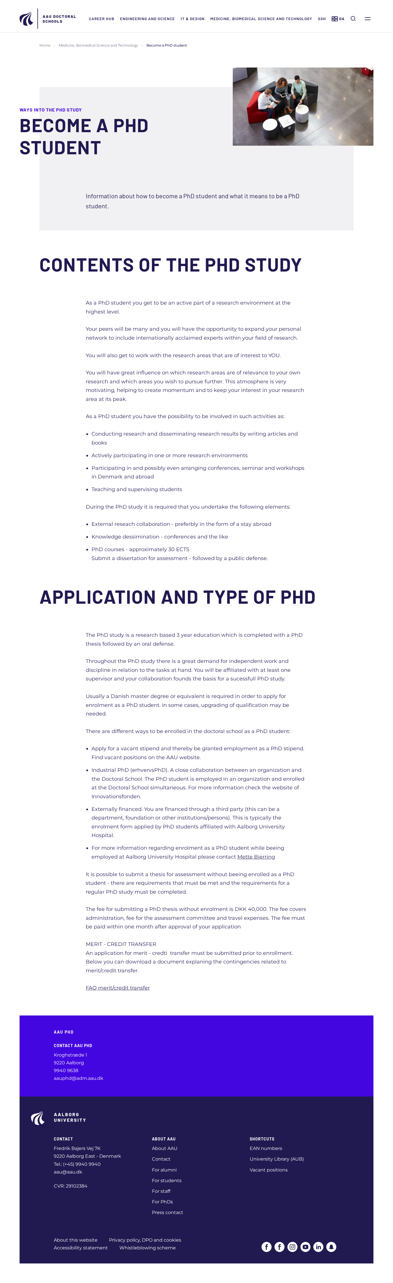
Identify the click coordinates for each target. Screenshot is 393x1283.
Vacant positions (269, 1170)
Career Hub (101, 18)
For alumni (164, 1170)
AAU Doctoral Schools (60, 19)
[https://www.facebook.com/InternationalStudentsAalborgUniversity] (279, 1247)
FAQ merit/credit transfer (118, 988)
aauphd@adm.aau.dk (78, 1078)
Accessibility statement (81, 1248)
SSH (322, 18)
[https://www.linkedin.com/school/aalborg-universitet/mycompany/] (318, 1247)
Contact (161, 1159)
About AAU (165, 1148)
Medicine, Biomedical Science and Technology (261, 18)
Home (44, 45)
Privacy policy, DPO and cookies (145, 1240)
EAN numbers (266, 1148)
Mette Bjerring (256, 857)
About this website (76, 1240)
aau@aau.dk (68, 1172)
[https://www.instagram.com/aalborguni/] (292, 1247)
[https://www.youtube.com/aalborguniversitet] (305, 1247)
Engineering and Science (147, 18)
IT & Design (193, 18)
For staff (161, 1191)
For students (167, 1180)
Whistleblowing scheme (147, 1248)
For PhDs (162, 1202)
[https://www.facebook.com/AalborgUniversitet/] (267, 1247)
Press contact (167, 1212)
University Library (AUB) (277, 1159)
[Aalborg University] (27, 19)
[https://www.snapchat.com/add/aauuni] (331, 1247)
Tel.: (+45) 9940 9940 (77, 1164)
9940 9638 (66, 1070)
